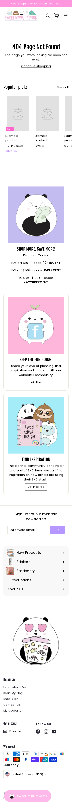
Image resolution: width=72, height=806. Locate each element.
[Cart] (56, 16)
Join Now (36, 382)
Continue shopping (36, 66)
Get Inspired (36, 487)
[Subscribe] (57, 530)
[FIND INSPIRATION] (36, 425)
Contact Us (11, 705)
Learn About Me (14, 687)
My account (12, 711)
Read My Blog (13, 693)
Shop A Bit (10, 699)
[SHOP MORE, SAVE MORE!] (36, 214)
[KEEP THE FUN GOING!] (36, 325)
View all (63, 87)
